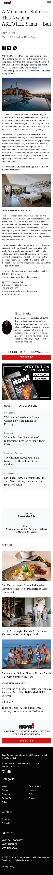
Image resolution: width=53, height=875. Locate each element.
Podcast (32, 798)
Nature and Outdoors (13, 453)
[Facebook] (9, 771)
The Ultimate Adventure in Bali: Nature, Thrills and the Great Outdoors (22, 461)
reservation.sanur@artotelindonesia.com (20, 277)
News (4, 786)
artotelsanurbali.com (11, 294)
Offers (31, 794)
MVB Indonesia (10, 848)
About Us (6, 819)
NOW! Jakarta (9, 844)
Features (6, 794)
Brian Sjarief (31, 36)
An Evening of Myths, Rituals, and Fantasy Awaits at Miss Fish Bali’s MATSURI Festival (26, 692)
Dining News (9, 413)
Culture (5, 802)
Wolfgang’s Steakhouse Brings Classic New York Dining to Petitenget (21, 421)
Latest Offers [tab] (28, 406)
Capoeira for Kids (26, 516)
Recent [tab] (9, 406)
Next (26, 526)
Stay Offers (8, 32)
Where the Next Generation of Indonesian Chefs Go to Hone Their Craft (24, 441)
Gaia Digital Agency (23, 860)
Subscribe (6, 823)
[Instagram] (3, 771)
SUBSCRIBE (26, 740)
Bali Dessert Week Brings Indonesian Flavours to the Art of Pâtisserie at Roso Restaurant (25, 589)
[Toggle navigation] (49, 2)
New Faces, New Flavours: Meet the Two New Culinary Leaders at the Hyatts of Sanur (25, 481)
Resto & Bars (35, 786)
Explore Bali (7, 798)
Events (5, 790)
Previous (26, 513)
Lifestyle (32, 790)
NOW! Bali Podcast (12, 840)
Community (9, 433)
